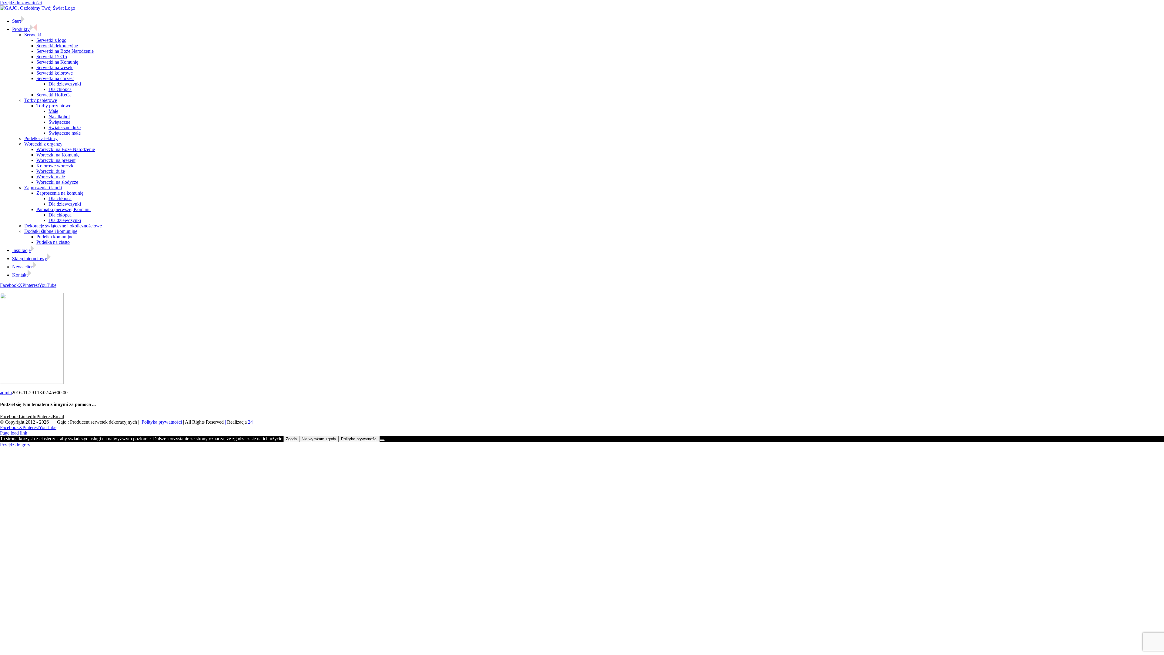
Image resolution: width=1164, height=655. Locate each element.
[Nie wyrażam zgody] (382, 440)
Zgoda (291, 439)
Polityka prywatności (162, 422)
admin (6, 392)
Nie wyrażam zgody (319, 439)
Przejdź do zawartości (21, 2)
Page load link (13, 432)
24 (250, 422)
